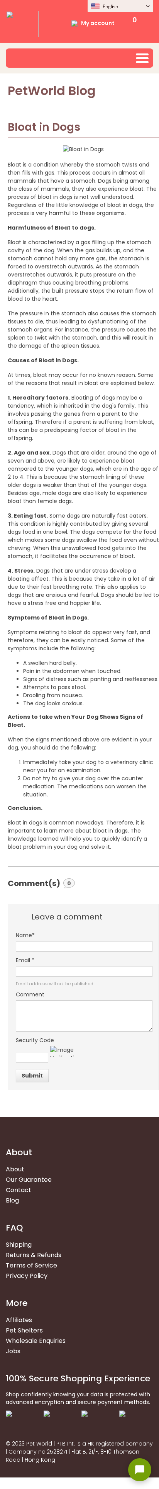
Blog (12, 1200)
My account (98, 23)
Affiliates (19, 1320)
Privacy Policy (26, 1275)
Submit (32, 1075)
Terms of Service (31, 1265)
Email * (25, 960)
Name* (25, 935)
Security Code (35, 1040)
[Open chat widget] (139, 1469)
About (15, 1169)
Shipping (19, 1244)
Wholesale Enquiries (36, 1340)
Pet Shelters (24, 1330)
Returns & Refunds (33, 1255)
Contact (18, 1190)
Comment (30, 994)
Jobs (13, 1351)
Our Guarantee (29, 1179)
